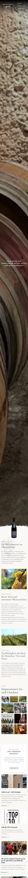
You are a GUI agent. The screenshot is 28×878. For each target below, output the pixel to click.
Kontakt (21, 8)
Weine (20, 3)
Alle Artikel (13, 768)
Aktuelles (21, 6)
